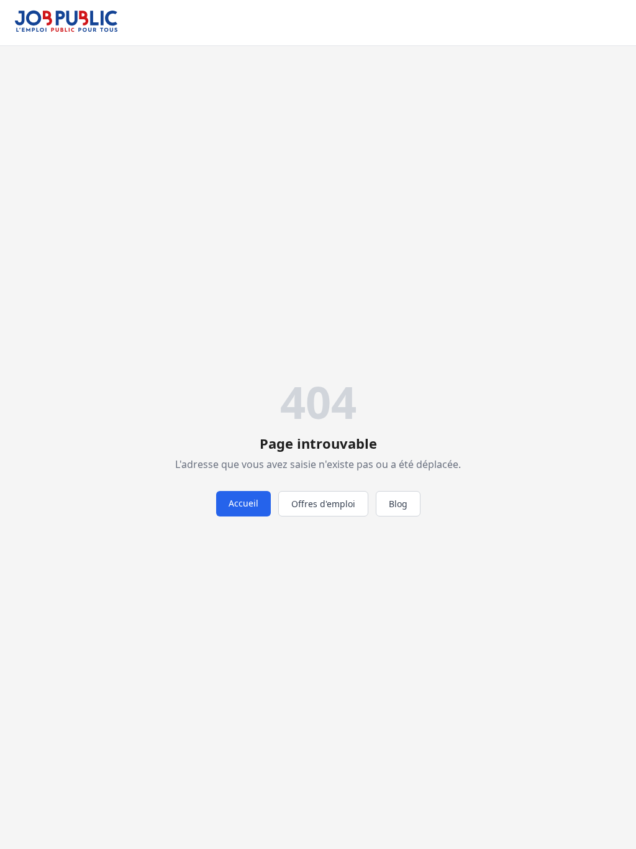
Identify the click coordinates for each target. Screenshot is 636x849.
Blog (398, 504)
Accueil (243, 503)
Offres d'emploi (323, 504)
